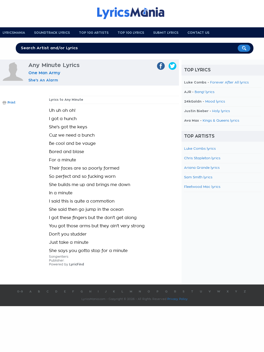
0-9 (20, 291)
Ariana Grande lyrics (202, 168)
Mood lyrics (215, 101)
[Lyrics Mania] (134, 13)
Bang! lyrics (204, 92)
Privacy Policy (177, 299)
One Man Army (44, 73)
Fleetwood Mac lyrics (202, 187)
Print (11, 102)
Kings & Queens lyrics (221, 120)
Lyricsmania (14, 32)
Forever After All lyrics (229, 82)
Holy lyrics (221, 111)
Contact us (198, 32)
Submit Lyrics (165, 32)
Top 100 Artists (94, 32)
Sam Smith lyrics (198, 177)
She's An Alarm (43, 80)
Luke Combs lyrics (200, 148)
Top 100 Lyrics (131, 32)
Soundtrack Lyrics (52, 32)
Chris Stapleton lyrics (202, 158)
